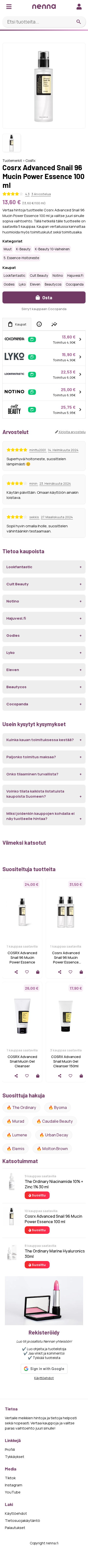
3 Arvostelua (41, 194)
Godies (9, 284)
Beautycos (53, 284)
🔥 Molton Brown (52, 1148)
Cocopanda (75, 284)
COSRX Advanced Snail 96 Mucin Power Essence (22, 957)
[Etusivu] (44, 6)
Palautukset (15, 1527)
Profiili (10, 1449)
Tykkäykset (14, 1456)
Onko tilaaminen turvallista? (32, 774)
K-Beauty (23, 249)
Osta (46, 297)
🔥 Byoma (57, 1107)
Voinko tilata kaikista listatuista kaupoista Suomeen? (35, 794)
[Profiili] (79, 6)
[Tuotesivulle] (37, 972)
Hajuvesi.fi (75, 275)
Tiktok (10, 1477)
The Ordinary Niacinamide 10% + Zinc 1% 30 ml (54, 1184)
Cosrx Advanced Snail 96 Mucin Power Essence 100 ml (53, 1219)
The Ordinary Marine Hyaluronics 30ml (55, 1253)
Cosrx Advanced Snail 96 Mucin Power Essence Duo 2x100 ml (66, 959)
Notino (58, 275)
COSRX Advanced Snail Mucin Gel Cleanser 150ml (66, 1061)
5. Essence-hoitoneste (21, 258)
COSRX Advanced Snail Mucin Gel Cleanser (22, 1061)
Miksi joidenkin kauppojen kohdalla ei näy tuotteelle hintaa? (40, 816)
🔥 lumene (17, 1135)
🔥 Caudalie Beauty (54, 1121)
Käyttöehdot (44, 1378)
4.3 (27, 194)
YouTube (13, 1492)
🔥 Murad (15, 1121)
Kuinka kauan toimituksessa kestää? (40, 739)
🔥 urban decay (53, 1135)
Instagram (13, 1485)
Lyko (22, 284)
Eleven (35, 284)
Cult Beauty (39, 275)
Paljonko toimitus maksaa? (31, 756)
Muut (8, 249)
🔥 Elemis (15, 1148)
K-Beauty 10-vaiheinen (52, 249)
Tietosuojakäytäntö (22, 1520)
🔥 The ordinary (21, 1107)
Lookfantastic (14, 275)
